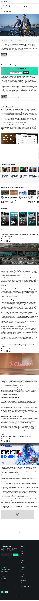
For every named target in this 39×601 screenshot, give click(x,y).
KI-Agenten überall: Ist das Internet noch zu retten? (23, 199)
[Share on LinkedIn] (7, 11)
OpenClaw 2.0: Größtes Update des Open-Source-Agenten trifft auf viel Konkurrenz (31, 200)
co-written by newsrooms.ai (14, 238)
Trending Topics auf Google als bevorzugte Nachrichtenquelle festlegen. (17, 40)
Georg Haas (4, 8)
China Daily (33, 282)
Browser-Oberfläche (5, 596)
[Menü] (37, 2)
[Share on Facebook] (1, 11)
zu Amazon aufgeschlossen (20, 322)
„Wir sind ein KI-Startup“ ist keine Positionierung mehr (14, 175)
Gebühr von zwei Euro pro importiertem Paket (11, 316)
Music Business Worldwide (13, 387)
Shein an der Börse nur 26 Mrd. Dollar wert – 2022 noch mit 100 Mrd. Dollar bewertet (5, 200)
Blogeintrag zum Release (17, 578)
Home (10, 1)
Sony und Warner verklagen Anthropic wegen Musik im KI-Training (13, 200)
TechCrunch (3, 109)
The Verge (9, 86)
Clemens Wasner (13, 438)
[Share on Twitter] (4, 11)
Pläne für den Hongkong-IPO (6, 296)
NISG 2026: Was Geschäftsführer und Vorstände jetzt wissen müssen (33, 175)
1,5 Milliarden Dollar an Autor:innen (18, 408)
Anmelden (26, 72)
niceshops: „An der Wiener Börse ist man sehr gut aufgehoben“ (5, 175)
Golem (20, 48)
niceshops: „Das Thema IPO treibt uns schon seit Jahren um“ (23, 175)
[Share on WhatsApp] (10, 11)
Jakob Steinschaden (5, 238)
